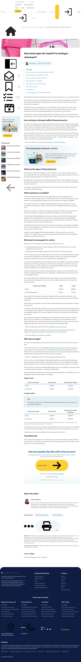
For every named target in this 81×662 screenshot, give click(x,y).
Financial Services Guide (30, 651)
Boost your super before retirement (29, 616)
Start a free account (38, 578)
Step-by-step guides (18, 97)
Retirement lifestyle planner (57, 348)
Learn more (32, 543)
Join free (18, 11)
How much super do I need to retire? (15, 170)
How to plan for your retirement (28, 611)
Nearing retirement (26, 602)
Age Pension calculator (46, 607)
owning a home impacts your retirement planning (51, 142)
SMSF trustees (65, 602)
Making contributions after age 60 (49, 611)
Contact (63, 583)
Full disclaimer (4, 651)
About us (63, 576)
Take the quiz (7, 135)
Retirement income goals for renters (36, 84)
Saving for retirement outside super (15, 145)
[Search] (32, 2)
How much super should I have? (28, 613)
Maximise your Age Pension (47, 613)
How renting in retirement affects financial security (40, 72)
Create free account (42, 465)
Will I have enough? (31, 86)
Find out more (51, 161)
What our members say (39, 583)
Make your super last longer (47, 616)
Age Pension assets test (32, 100)
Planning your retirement (38, 27)
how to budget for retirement (43, 335)
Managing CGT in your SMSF (68, 613)
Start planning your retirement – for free (37, 75)
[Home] (10, 35)
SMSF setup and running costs (68, 607)
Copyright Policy (65, 651)
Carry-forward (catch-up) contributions (10, 609)
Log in (56, 476)
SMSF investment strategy (67, 609)
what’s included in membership (57, 473)
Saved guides (19, 86)
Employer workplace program (41, 587)
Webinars (19, 108)
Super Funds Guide (65, 589)
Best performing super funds (7, 607)
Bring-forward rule (5, 611)
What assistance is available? (34, 81)
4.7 (61, 629)
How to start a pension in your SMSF (70, 611)
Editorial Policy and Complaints (53, 651)
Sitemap (63, 585)
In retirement (44, 602)
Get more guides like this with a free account (38, 92)
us (65, 583)
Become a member (38, 576)
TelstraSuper (52, 357)
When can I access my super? (28, 609)
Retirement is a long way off (8, 602)
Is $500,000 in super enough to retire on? (16, 164)
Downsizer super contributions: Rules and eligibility (18, 158)
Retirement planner (26, 27)
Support (63, 587)
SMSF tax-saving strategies (68, 616)
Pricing (36, 580)
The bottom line (30, 89)
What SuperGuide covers (40, 585)
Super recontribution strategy (48, 609)
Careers (63, 580)
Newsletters (19, 75)
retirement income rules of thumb (57, 327)
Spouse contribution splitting (7, 613)
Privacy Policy (40, 651)
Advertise (63, 578)
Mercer (60, 357)
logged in (33, 557)
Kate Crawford (32, 63)
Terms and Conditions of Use (16, 651)
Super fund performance (6, 616)
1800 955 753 (24, 633)
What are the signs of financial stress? (36, 78)
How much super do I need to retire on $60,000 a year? (19, 152)
